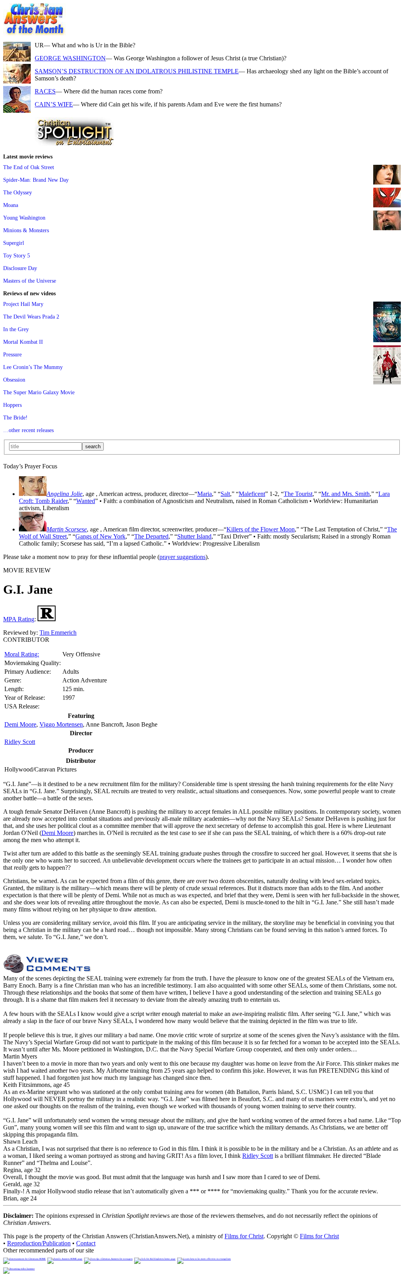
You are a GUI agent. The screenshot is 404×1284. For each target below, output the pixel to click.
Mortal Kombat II (23, 342)
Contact (85, 1243)
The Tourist (298, 493)
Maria (204, 493)
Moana (10, 205)
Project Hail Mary (23, 304)
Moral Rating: (21, 654)
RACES (45, 91)
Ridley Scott (19, 741)
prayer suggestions (182, 556)
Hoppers (12, 405)
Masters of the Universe (29, 281)
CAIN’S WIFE (54, 104)
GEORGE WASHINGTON (70, 58)
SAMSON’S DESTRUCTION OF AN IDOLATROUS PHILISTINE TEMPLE (137, 71)
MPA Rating (18, 619)
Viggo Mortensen (61, 724)
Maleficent (252, 493)
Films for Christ (244, 1236)
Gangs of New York (100, 536)
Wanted (85, 501)
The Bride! (15, 417)
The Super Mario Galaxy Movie (39, 392)
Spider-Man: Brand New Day (36, 180)
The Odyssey (17, 192)
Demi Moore (20, 724)
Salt (225, 493)
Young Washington (24, 217)
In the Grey (16, 329)
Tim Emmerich (58, 632)
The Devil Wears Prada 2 (31, 316)
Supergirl (13, 243)
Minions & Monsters (26, 230)
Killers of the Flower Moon (260, 529)
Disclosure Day (20, 268)
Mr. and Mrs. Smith (345, 493)
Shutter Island (194, 536)
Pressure (12, 354)
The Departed (151, 536)
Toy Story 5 (16, 255)
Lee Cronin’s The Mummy (33, 367)
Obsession (14, 379)
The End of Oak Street (28, 167)
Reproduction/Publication (39, 1243)
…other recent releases (28, 430)
